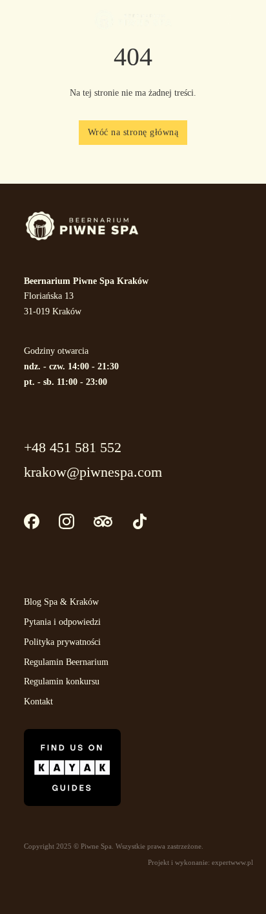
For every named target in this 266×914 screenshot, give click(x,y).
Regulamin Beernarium (66, 662)
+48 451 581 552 (72, 447)
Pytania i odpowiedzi (62, 622)
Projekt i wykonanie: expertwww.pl (200, 862)
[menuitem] (247, 20)
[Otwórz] (25, 19)
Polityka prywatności (62, 642)
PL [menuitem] (245, 19)
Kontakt (38, 701)
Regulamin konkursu (61, 681)
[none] (243, 20)
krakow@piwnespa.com (93, 472)
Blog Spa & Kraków (61, 602)
